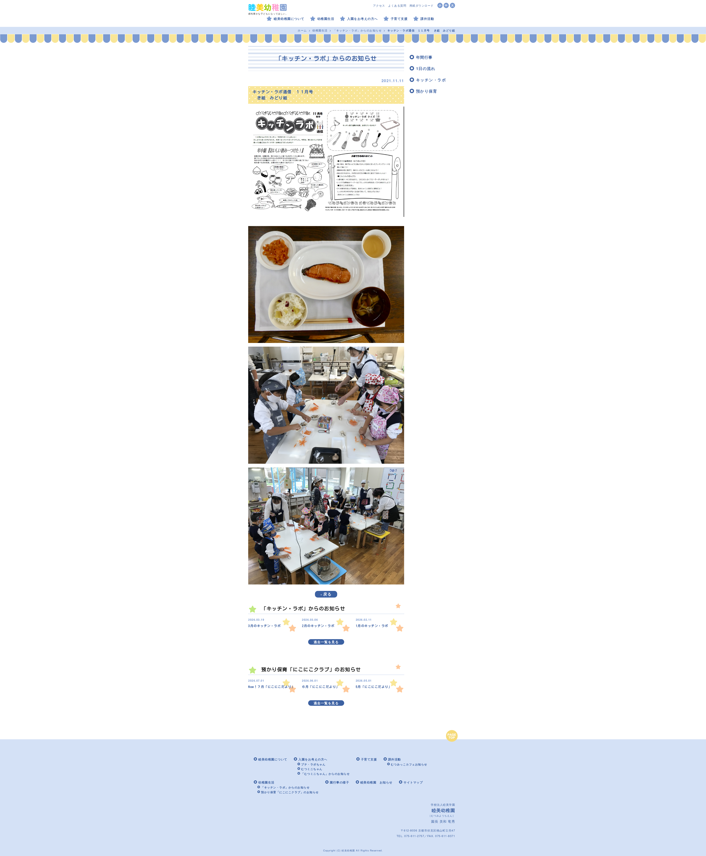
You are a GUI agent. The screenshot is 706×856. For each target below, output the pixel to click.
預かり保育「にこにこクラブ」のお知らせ (290, 792)
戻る (326, 594)
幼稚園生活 (325, 18)
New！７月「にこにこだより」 (271, 686)
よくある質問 (397, 5)
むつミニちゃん (311, 769)
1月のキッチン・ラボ (372, 625)
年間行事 (424, 57)
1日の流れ (426, 68)
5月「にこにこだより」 (374, 686)
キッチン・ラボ (431, 79)
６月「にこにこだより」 (320, 686)
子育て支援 (399, 18)
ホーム (302, 30)
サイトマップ (413, 782)
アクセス (379, 5)
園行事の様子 (339, 782)
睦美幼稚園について (289, 18)
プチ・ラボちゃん (313, 764)
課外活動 (427, 18)
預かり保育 (426, 91)
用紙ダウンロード (421, 5)
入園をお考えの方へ (362, 18)
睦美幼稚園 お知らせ (376, 782)
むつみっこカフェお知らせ (409, 764)
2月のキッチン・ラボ (318, 625)
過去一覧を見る (326, 642)
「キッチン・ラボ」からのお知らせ (357, 30)
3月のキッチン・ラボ (264, 625)
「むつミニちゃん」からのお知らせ (325, 774)
